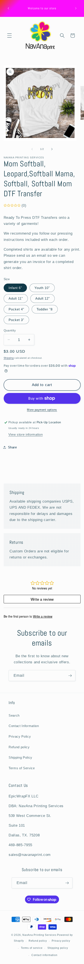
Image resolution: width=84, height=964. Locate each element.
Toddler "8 (45, 309)
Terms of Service (22, 768)
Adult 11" (16, 298)
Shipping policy (57, 947)
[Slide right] (52, 149)
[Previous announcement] (8, 8)
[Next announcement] (76, 8)
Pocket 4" (16, 309)
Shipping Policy (20, 757)
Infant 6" (15, 288)
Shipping (9, 358)
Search (14, 715)
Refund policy (19, 747)
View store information (25, 434)
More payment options (42, 409)
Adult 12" (42, 298)
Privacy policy (61, 940)
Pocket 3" (16, 320)
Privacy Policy (20, 736)
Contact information (44, 955)
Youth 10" (42, 288)
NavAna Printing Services (39, 934)
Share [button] (12, 447)
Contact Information (24, 726)
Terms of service (31, 947)
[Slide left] (32, 149)
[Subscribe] (70, 675)
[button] (9, 35)
